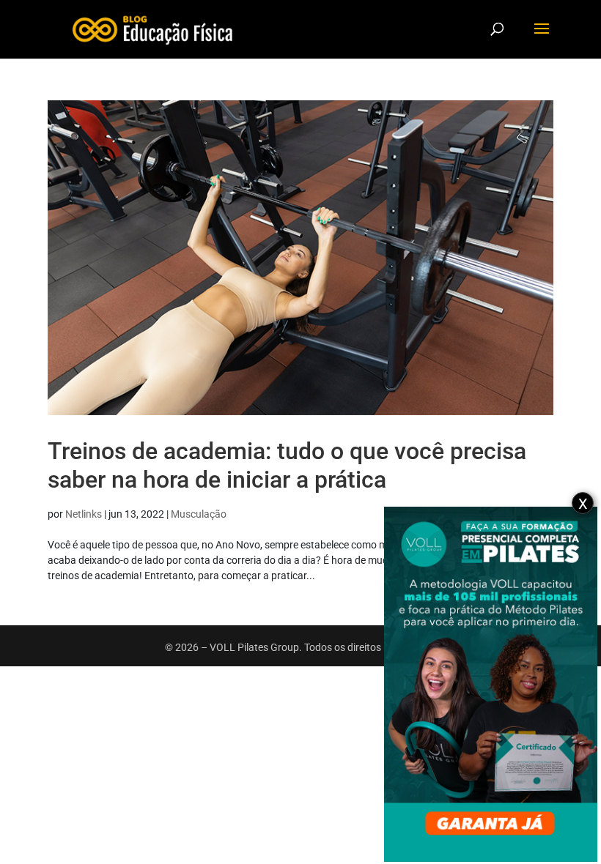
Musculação (198, 514)
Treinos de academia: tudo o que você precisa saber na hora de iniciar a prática (287, 465)
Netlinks (83, 514)
